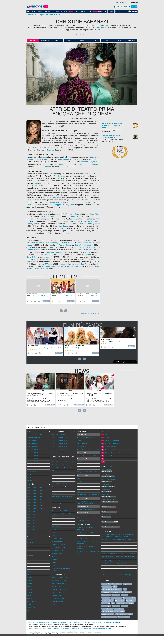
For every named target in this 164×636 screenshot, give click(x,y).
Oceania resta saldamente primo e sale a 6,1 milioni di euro (118, 553)
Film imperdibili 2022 (33, 453)
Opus (125, 589)
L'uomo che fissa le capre (108, 499)
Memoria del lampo (57, 601)
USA (49, 296)
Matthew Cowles (33, 185)
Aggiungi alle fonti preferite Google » (52, 15)
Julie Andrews (32, 261)
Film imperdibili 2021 (33, 456)
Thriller (43, 296)
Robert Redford (79, 202)
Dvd (71, 622)
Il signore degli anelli (107, 614)
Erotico (103, 341)
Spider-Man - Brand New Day (113, 440)
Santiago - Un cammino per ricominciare (63, 517)
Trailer (105, 622)
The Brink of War (56, 586)
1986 (112, 341)
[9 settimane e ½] (118, 332)
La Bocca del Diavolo (58, 598)
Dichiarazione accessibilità (92, 628)
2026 (32, 434)
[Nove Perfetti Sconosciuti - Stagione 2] (38, 286)
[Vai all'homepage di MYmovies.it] (37, 8)
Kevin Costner (63, 226)
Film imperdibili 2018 (33, 465)
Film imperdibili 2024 (33, 446)
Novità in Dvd (31, 480)
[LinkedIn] (84, 34)
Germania (54, 348)
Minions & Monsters (110, 456)
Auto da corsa (106, 603)
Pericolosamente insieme (53, 202)
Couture (54, 480)
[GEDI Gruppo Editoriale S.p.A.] (127, 2)
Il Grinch (59, 254)
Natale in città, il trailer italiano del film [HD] (99, 394)
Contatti (36, 628)
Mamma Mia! (33, 346)
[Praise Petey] (63, 286)
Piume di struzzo (87, 240)
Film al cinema (31, 471)
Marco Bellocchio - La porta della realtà (88, 449)
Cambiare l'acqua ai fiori (59, 544)
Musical (67, 348)
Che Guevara (112, 617)
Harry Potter (116, 606)
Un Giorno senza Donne (59, 589)
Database (42, 622)
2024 (40, 434)
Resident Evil (56, 523)
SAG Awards (102, 27)
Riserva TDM (78, 628)
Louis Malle (56, 197)
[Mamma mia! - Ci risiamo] (81, 335)
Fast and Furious (118, 608)
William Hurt (63, 164)
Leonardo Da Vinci (116, 597)
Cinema (119, 40)
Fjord (53, 535)
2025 (36, 434)
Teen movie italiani (107, 608)
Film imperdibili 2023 (33, 449)
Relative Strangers (40, 269)
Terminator (121, 617)
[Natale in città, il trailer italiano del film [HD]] (99, 381)
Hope (53, 532)
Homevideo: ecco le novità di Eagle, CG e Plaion (115, 564)
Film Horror (30, 546)
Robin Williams (36, 242)
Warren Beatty (65, 245)
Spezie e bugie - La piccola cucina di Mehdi (117, 459)
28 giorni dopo (127, 584)
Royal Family (105, 597)
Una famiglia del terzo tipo (89, 250)
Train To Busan (81, 462)
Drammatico (37, 296)
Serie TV (66, 622)
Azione (29, 552)
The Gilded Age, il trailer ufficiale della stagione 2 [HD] (40, 394)
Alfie (102, 504)
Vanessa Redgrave (89, 161)
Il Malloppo (80, 479)
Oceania (54, 490)
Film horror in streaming (58, 453)
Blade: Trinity (105, 484)
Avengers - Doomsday (58, 520)
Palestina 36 (55, 529)
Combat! (50, 150)
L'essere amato (56, 559)
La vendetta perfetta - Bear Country (62, 468)
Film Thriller (30, 543)
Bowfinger (54, 247)
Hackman (46, 266)
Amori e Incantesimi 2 (83, 520)
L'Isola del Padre (57, 595)
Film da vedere (31, 468)
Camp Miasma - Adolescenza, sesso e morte (117, 449)
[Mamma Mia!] (45, 335)
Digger (54, 562)
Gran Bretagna (45, 348)
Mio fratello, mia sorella (108, 515)
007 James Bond (131, 600)
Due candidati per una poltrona (64, 266)
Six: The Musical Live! (58, 583)
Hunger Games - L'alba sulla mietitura (62, 514)
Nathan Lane (92, 221)
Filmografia (45, 40)
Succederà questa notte (58, 547)
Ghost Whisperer (46, 264)
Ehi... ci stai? (33, 204)
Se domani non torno (58, 550)
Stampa (82, 40)
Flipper (64, 150)
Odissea (107, 437)
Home (29, 622)
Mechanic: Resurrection (108, 479)
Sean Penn (34, 199)
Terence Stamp (93, 202)
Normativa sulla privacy (47, 628)
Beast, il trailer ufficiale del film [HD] (111, 550)
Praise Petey (57, 294)
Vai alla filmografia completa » (91, 313)
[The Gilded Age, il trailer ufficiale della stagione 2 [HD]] (40, 381)
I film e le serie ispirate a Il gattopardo (112, 592)
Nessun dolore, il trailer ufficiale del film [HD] (114, 567)
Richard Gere (31, 257)
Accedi (134, 7)
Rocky (127, 617)
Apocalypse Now (106, 489)
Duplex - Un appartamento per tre (110, 510)
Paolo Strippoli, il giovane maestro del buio (113, 561)
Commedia (31, 348)
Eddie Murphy (79, 247)
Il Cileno (54, 471)
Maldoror (54, 501)
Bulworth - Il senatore (84, 245)
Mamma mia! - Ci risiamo (74, 346)
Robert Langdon (106, 606)
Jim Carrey (48, 254)
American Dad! (78, 264)
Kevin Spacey (77, 216)
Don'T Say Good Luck (58, 592)
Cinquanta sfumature (107, 600)
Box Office (87, 622)
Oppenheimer (115, 595)
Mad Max (104, 617)
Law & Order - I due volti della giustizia (83, 223)
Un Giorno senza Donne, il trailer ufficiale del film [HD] (116, 574)
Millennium (124, 606)
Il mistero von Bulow (71, 214)
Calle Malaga (56, 526)
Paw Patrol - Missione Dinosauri (86, 509)
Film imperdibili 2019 (33, 462)
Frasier (36, 252)
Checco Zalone (106, 595)
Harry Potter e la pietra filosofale (61, 483)
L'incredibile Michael (54, 252)
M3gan (115, 586)
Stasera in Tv (78, 622)
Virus (113, 603)
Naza (53, 604)
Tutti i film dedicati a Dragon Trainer (112, 589)
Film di (29, 474)
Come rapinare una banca (84, 488)
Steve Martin (92, 247)
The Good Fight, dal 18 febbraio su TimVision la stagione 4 (70, 394)
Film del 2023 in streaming (59, 443)
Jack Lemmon (82, 242)
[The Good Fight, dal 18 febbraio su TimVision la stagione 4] (70, 381)
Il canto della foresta (57, 553)
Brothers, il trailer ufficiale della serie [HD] (113, 547)
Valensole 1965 (56, 504)
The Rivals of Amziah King (59, 580)
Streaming (131, 40)
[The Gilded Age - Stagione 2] (88, 286)
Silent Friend (80, 482)
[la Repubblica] (134, 2)
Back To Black (105, 474)
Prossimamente (96, 622)
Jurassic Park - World (129, 597)
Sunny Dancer (81, 468)
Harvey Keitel (68, 204)
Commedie (30, 539)
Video (107, 40)
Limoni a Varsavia (57, 474)
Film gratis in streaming (58, 434)
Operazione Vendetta (107, 520)
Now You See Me (106, 586)
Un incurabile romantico (90, 164)
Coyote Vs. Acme (81, 465)
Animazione (61, 296)
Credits (30, 628)
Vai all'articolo (49, 404)
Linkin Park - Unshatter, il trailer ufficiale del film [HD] (116, 544)
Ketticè (79, 491)
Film (47, 622)
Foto (94, 40)
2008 (60, 348)
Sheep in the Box (57, 477)
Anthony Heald (32, 223)
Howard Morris (63, 159)
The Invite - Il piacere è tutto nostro (62, 511)
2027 (28, 434)
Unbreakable (129, 603)
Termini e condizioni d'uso (64, 628)
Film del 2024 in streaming (59, 440)
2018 (76, 348)
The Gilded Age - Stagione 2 (88, 294)
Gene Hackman (51, 242)
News (69, 40)
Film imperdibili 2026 (33, 440)
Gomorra (119, 584)
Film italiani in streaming (59, 449)
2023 (72, 296)
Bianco (54, 556)
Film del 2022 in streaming (59, 446)
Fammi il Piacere (81, 485)
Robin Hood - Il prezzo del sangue (114, 453)
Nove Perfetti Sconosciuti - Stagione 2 (43, 294)
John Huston (46, 166)
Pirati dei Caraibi (119, 600)
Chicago (87, 254)
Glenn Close (95, 214)
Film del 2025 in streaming (59, 437)
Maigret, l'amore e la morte (59, 577)
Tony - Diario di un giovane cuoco (61, 465)
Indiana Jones (120, 603)
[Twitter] (80, 34)
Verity (53, 565)
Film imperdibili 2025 (33, 443)
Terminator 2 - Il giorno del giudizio (86, 456)
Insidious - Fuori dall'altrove (60, 493)
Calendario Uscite (56, 622)
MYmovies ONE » (32, 15)
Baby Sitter (124, 595)
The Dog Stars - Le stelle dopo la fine (62, 461)
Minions (104, 584)
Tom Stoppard (59, 176)
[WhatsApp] (87, 34)
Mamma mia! (48, 257)
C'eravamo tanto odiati (49, 216)
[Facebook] (77, 34)
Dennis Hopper (55, 204)
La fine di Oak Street (110, 446)
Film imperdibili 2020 (33, 459)
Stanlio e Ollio (105, 494)
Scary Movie (111, 584)
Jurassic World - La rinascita (109, 525)
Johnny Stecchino (106, 469)
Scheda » (46, 301)
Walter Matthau (68, 242)
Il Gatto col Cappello (58, 541)
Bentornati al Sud (57, 538)
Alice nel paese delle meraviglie (123, 614)
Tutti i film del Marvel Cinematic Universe (113, 611)
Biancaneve (128, 592)
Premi (57, 40)
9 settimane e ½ (107, 339)
